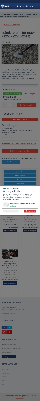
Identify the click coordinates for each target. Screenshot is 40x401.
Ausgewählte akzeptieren (11, 211)
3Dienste (12, 206)
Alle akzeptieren (30, 211)
